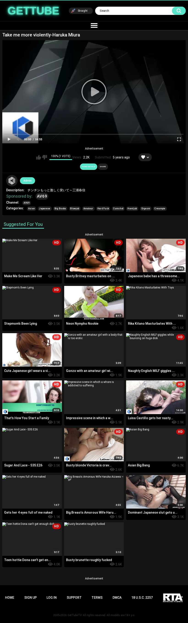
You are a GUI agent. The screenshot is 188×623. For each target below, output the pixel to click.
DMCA (117, 597)
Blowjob (74, 208)
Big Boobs (60, 208)
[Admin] (12, 180)
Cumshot (118, 208)
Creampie (159, 208)
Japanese (44, 208)
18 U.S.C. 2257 (142, 597)
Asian (31, 208)
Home (9, 597)
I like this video (38, 157)
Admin (27, 180)
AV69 (42, 196)
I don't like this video (44, 157)
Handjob (132, 208)
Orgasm (145, 208)
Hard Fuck (103, 208)
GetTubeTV (75, 615)
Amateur (88, 208)
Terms (96, 597)
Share (103, 167)
